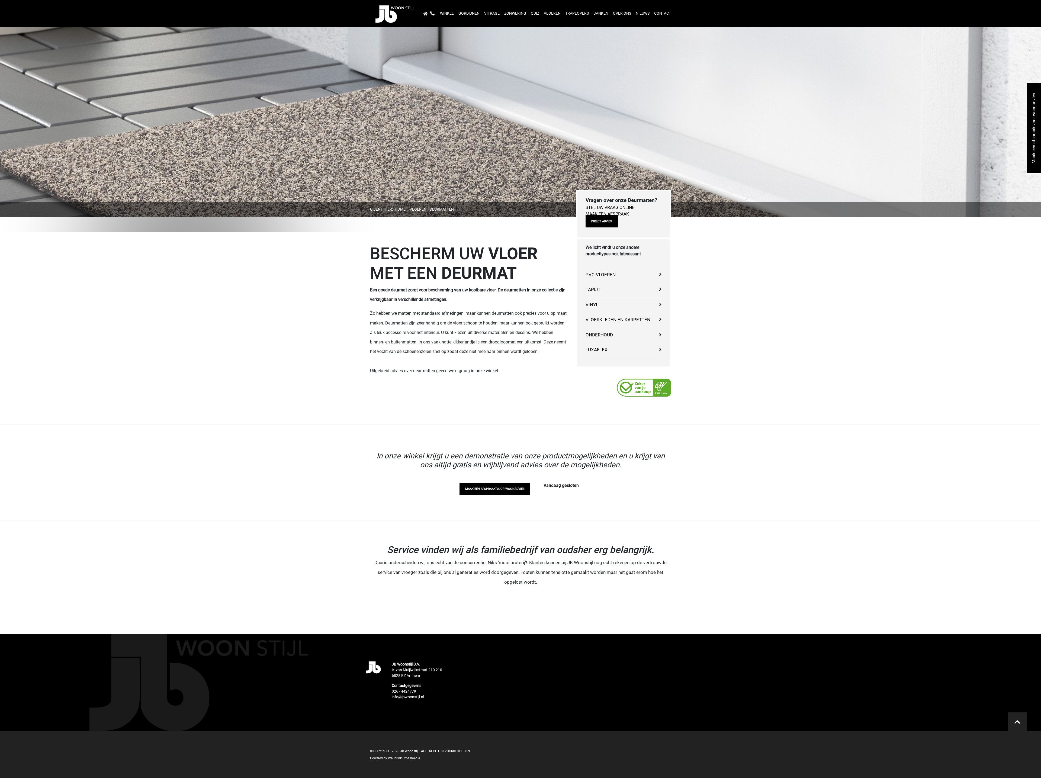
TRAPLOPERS (577, 13)
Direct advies (601, 221)
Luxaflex (597, 349)
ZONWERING (515, 13)
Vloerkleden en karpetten (618, 319)
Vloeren (418, 209)
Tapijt (593, 289)
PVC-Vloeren (601, 274)
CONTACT (662, 13)
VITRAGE (492, 13)
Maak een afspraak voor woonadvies (495, 489)
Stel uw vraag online (610, 207)
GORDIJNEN (469, 13)
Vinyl (592, 304)
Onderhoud (599, 334)
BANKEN (600, 13)
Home (400, 209)
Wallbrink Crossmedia (404, 758)
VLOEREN (552, 13)
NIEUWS (643, 13)
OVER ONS (622, 13)
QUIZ (535, 13)
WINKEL (447, 13)
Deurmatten (442, 209)
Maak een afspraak (607, 214)
